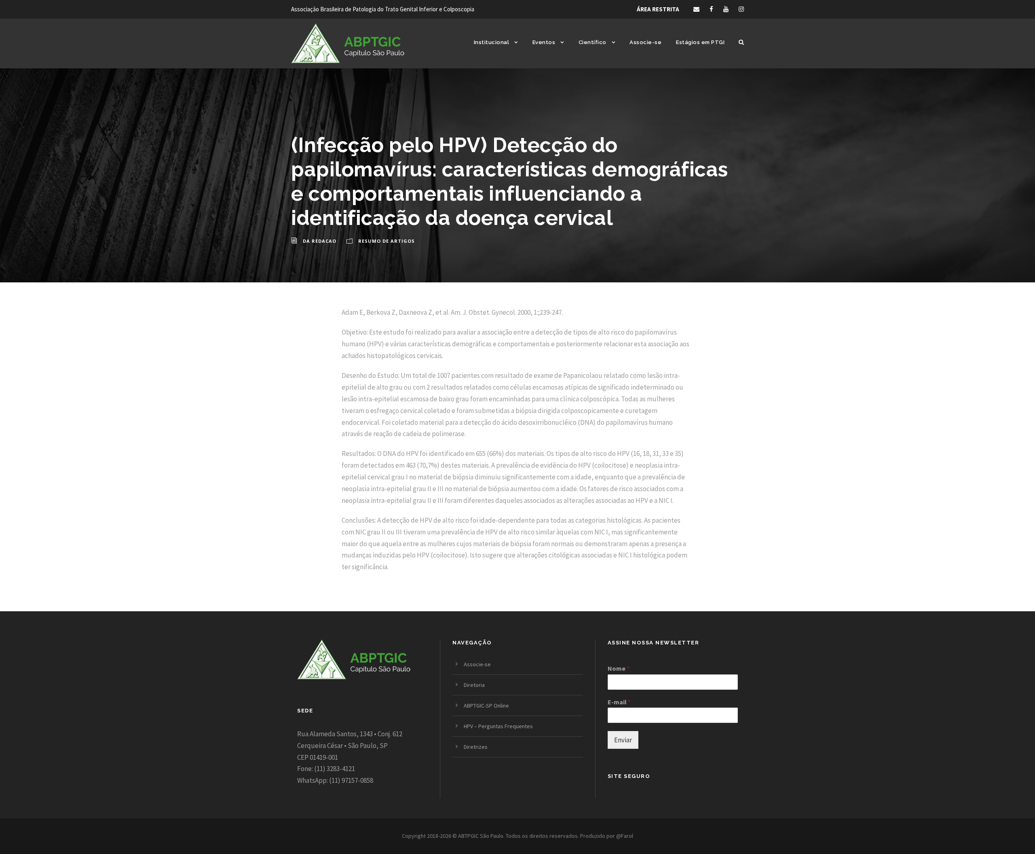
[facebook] (711, 9)
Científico (592, 42)
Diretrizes (476, 746)
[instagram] (741, 9)
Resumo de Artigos (386, 241)
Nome (618, 668)
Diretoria (474, 685)
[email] (696, 9)
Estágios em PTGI (700, 42)
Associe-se (645, 42)
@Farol (624, 835)
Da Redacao (319, 241)
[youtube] (726, 9)
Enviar (623, 739)
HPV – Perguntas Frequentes (498, 726)
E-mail (619, 702)
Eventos (544, 42)
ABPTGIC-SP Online (486, 705)
